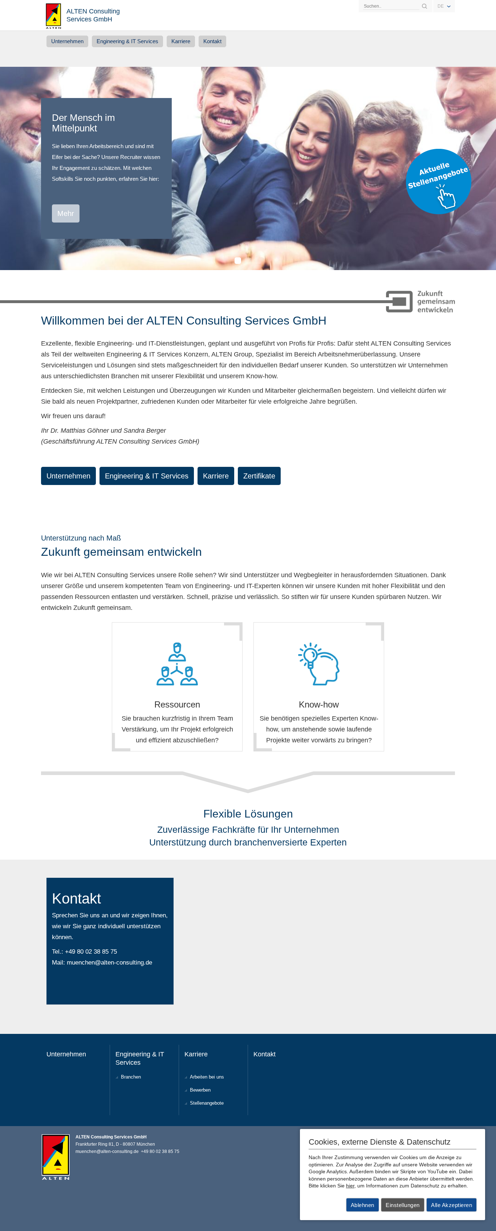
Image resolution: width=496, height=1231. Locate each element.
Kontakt (212, 41)
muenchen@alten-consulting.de (109, 962)
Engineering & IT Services (127, 41)
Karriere (180, 41)
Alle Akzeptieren (451, 1205)
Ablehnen (362, 1205)
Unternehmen (67, 41)
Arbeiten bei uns (207, 1077)
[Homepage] (54, 15)
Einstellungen (403, 1205)
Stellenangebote (207, 1103)
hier (350, 1186)
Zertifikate (259, 476)
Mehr (65, 213)
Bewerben (200, 1090)
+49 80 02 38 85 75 (91, 951)
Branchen (131, 1077)
